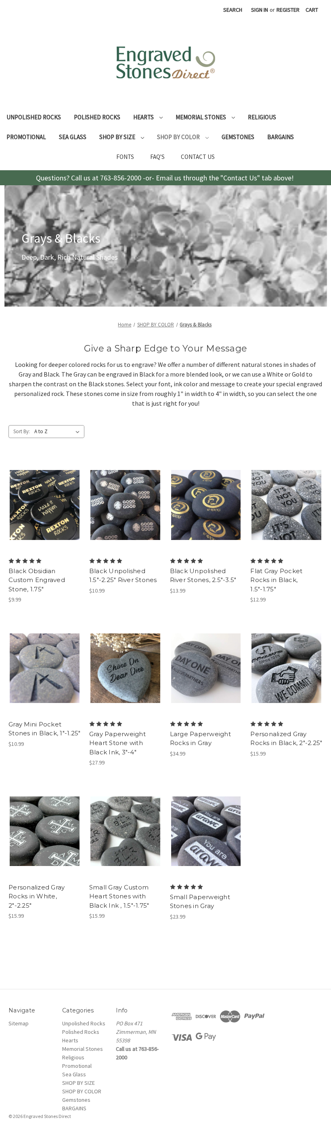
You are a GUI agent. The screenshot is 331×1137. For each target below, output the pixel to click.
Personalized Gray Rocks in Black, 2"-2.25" (286, 738)
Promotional (26, 137)
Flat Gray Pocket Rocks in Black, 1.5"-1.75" (276, 580)
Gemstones (238, 137)
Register (288, 9)
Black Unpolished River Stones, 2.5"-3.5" (203, 575)
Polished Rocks (97, 117)
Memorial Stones (201, 117)
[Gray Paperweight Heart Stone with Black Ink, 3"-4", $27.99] (125, 668)
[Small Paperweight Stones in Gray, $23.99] (206, 831)
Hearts (144, 117)
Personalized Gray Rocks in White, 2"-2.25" (36, 896)
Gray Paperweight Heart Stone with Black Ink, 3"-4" (117, 743)
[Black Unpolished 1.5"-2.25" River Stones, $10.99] (125, 505)
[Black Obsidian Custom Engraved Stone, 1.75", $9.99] (45, 505)
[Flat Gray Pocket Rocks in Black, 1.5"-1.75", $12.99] (286, 505)
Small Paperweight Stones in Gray (200, 901)
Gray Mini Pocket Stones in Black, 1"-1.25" (44, 728)
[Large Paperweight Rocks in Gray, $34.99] (206, 668)
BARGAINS (280, 137)
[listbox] (58, 432)
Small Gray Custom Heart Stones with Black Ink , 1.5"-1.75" (119, 896)
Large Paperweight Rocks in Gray (200, 738)
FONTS (125, 157)
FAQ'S (157, 157)
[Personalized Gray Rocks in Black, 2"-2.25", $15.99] (286, 668)
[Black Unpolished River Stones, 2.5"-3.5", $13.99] (206, 505)
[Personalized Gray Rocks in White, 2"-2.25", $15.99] (45, 831)
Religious (262, 117)
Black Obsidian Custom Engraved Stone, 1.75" (36, 580)
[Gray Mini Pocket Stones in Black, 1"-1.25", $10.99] (45, 668)
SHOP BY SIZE (117, 137)
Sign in (259, 9)
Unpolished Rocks (33, 117)
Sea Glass (72, 137)
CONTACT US (198, 157)
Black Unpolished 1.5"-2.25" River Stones (123, 575)
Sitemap (18, 1023)
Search (232, 9)
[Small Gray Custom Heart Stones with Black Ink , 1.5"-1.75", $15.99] (125, 831)
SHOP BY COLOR (179, 137)
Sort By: (21, 431)
